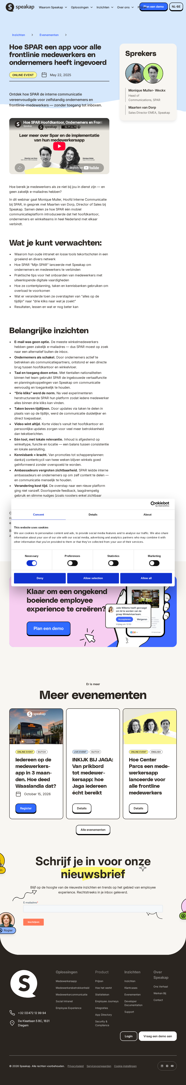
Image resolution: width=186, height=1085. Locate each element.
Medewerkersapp (66, 981)
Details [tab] (93, 514)
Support (129, 1011)
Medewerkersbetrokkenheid (72, 987)
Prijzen (142, 7)
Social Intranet (64, 1001)
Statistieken (102, 994)
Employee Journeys (106, 1001)
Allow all (146, 578)
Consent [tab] (38, 514)
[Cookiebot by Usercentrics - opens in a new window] (156, 504)
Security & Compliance (102, 1023)
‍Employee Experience (68, 1007)
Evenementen (132, 994)
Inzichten (129, 981)
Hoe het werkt (103, 987)
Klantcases (130, 987)
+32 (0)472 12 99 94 (32, 1013)
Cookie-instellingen (125, 1066)
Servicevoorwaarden (99, 1066)
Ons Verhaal (160, 986)
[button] (53, 7)
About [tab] (147, 514)
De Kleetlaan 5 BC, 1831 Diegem (33, 1023)
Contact (158, 999)
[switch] (72, 563)
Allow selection (93, 578)
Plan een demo (153, 6)
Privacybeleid (76, 1066)
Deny (40, 578)
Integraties (101, 1007)
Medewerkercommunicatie (71, 994)
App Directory (103, 1014)
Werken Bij (159, 993)
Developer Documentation (133, 1003)
